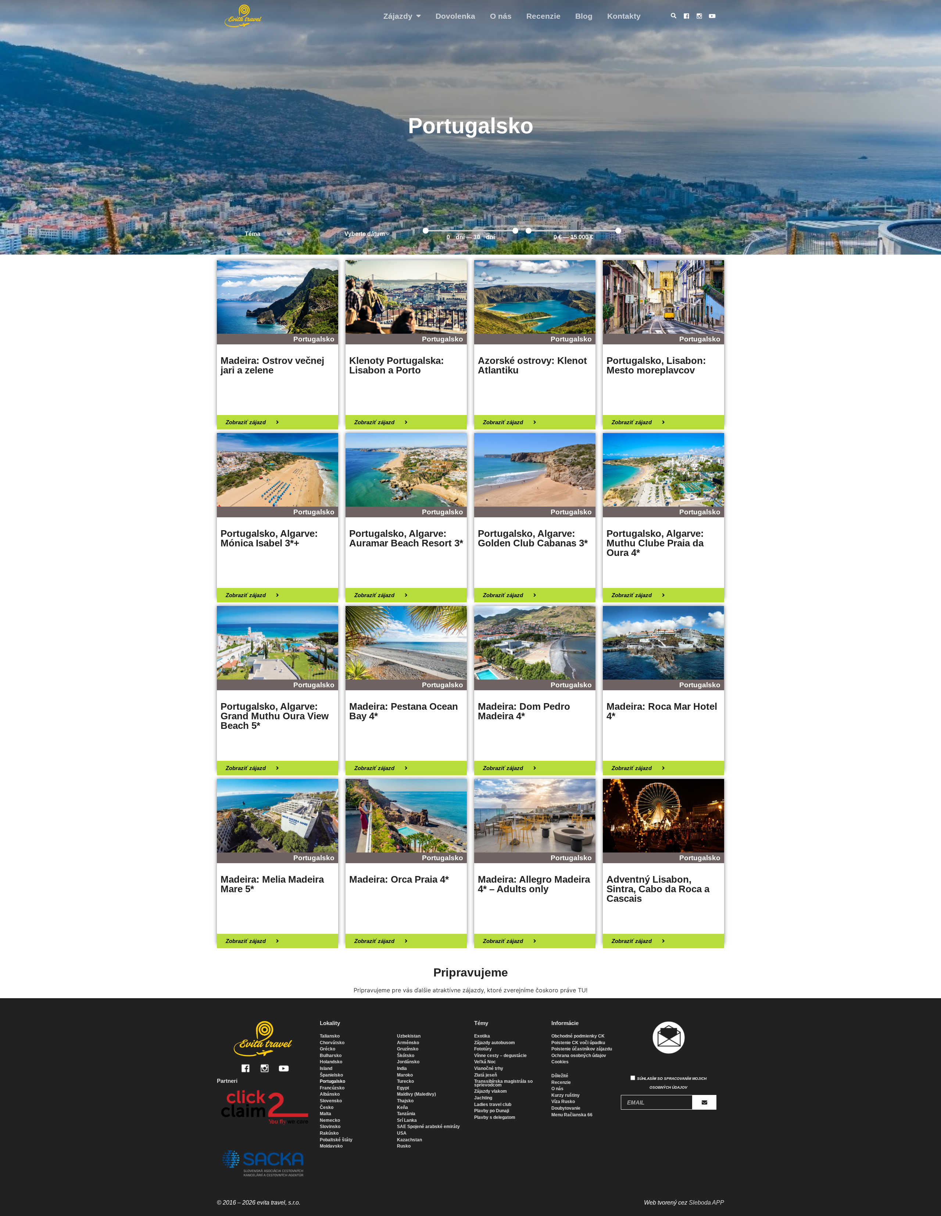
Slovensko (331, 1100)
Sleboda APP (706, 1202)
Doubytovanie (565, 1108)
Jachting (483, 1097)
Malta (325, 1113)
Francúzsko (332, 1088)
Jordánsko (408, 1061)
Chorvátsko (332, 1042)
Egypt (403, 1088)
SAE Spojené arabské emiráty (428, 1126)
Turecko (405, 1081)
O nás (501, 16)
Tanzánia (406, 1113)
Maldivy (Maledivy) (416, 1094)
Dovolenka (455, 16)
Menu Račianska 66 (572, 1114)
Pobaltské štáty (336, 1139)
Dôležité (559, 1075)
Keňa (402, 1107)
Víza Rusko (563, 1101)
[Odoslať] (704, 1102)
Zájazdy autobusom (494, 1042)
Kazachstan (409, 1139)
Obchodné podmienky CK (578, 1036)
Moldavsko (331, 1146)
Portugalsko (332, 1081)
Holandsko (331, 1061)
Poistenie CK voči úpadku (578, 1042)
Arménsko (408, 1042)
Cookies (560, 1061)
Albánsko (330, 1094)
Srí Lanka (407, 1120)
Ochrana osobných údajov (578, 1055)
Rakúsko (329, 1133)
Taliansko (330, 1036)
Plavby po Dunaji (491, 1110)
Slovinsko (330, 1126)
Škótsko (405, 1055)
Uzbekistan (409, 1036)
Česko (326, 1107)
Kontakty (624, 16)
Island (326, 1068)
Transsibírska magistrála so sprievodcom (503, 1083)
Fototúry (483, 1049)
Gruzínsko (407, 1049)
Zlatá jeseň (485, 1075)
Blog (584, 16)
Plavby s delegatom (494, 1117)
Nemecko (330, 1120)
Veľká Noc (485, 1061)
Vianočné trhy (488, 1068)
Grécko (327, 1049)
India (402, 1068)
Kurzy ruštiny (565, 1095)
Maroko (405, 1075)
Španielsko (331, 1075)
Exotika (482, 1036)
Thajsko (405, 1100)
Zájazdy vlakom (490, 1091)
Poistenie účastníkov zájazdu (581, 1049)
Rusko (404, 1146)
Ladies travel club (492, 1104)
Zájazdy (397, 16)
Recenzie (543, 16)
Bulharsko (330, 1055)
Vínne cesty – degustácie (500, 1055)
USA (402, 1133)
